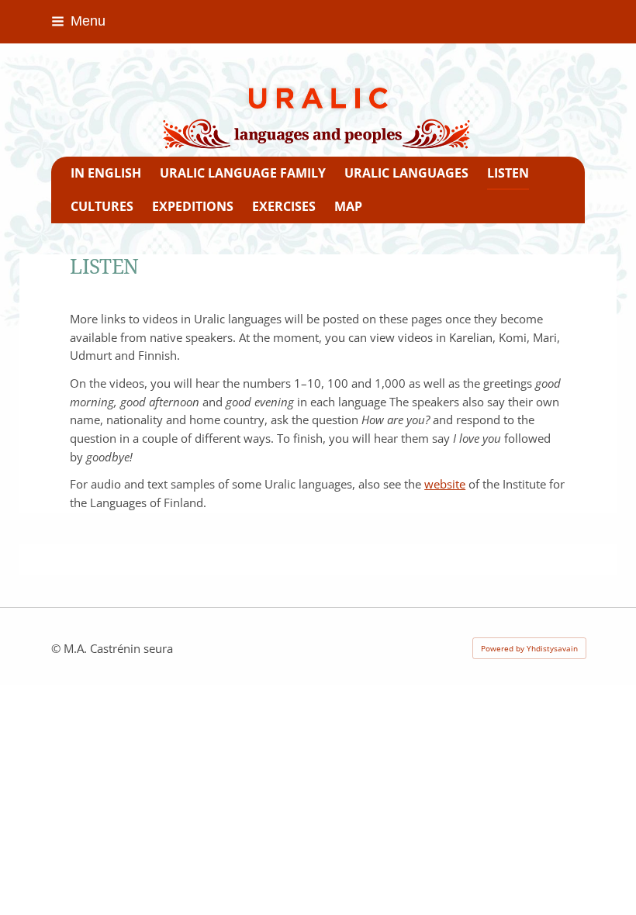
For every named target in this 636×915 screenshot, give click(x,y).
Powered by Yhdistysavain (529, 648)
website (444, 484)
